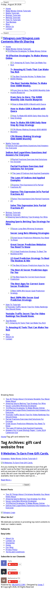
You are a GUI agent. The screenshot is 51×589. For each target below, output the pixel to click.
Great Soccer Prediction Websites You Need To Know (28, 245)
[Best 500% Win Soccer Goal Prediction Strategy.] (30, 293)
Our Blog (9, 547)
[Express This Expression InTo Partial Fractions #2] (30, 187)
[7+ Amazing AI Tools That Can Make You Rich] (30, 65)
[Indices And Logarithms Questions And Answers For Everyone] (28, 148)
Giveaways (5, 458)
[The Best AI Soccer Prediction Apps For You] (29, 265)
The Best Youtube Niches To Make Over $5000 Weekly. (28, 84)
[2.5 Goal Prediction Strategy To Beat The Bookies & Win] (30, 254)
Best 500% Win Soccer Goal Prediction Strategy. (24, 298)
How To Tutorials (13, 20)
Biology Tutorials (13, 15)
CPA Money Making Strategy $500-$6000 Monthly (25, 137)
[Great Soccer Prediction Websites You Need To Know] (30, 240)
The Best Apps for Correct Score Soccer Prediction (27, 285)
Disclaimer (10, 543)
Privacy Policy (11, 550)
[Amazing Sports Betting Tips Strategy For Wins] (27, 217)
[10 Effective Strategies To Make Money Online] (26, 51)
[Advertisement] (25, 367)
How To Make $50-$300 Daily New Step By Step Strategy (28, 123)
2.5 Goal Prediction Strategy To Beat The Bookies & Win (29, 259)
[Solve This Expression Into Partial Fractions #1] (30, 201)
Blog (8, 24)
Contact (9, 29)
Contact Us (10, 541)
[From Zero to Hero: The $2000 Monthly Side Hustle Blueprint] (30, 92)
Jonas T (41, 585)
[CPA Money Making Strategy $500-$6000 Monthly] (30, 132)
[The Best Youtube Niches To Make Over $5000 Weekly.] (30, 79)
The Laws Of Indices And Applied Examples (24, 428)
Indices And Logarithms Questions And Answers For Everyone (26, 153)
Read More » (6, 480)
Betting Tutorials (13, 17)
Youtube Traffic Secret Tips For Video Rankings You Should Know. (25, 314)
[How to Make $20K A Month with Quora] (28, 104)
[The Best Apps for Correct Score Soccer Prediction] (30, 279)
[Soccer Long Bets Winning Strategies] (26, 229)
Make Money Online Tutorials (18, 11)
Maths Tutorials (12, 13)
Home (8, 9)
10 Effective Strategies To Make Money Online (25, 408)
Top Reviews (11, 22)
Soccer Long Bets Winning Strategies (29, 233)
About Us (10, 26)
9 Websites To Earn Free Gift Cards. (25, 453)
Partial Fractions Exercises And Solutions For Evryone (26, 167)
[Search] (2, 2)
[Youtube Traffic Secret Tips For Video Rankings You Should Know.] (28, 309)
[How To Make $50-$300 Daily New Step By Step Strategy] (30, 118)
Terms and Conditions (15, 552)
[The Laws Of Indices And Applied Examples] (29, 173)
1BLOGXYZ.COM (18, 585)
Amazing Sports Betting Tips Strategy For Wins (26, 403)
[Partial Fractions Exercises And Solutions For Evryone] (30, 162)
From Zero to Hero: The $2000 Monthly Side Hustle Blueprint (26, 98)
